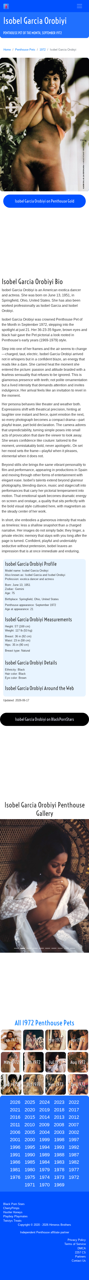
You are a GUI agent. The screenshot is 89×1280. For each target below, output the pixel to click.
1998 (59, 1139)
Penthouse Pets (25, 49)
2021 (15, 1109)
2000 (30, 1139)
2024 (44, 1102)
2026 (15, 1102)
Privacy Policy (77, 1240)
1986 (15, 1162)
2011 (15, 1124)
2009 (44, 1124)
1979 (44, 1169)
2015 (30, 1117)
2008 (59, 1124)
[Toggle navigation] (79, 6)
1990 (30, 1154)
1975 (30, 1177)
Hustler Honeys (12, 1212)
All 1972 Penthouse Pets (44, 1022)
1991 (15, 1154)
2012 (74, 1117)
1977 (74, 1169)
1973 (59, 1177)
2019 (44, 1109)
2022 (74, 1102)
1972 (43, 49)
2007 (73, 1124)
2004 (44, 1132)
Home (7, 49)
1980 (30, 1169)
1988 (59, 1154)
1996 (15, 1147)
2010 (29, 1124)
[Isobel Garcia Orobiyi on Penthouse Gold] (44, 124)
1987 (74, 1154)
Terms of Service (75, 1244)
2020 (30, 1109)
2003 (59, 1132)
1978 (59, 1169)
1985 (30, 1162)
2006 (15, 1132)
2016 (15, 1117)
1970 (44, 1184)
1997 (74, 1139)
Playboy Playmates (15, 1216)
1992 (74, 1147)
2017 (74, 1109)
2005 (30, 1132)
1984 (44, 1162)
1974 (44, 1177)
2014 (44, 1117)
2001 (15, 1139)
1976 (15, 1177)
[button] (6, 886)
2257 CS (80, 1252)
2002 (74, 1132)
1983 (59, 1162)
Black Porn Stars (14, 1204)
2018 (59, 1109)
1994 (44, 1147)
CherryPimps (11, 1208)
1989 (44, 1154)
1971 (30, 1184)
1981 (15, 1169)
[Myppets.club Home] (6, 6)
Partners (80, 1256)
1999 (44, 1139)
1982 (74, 1162)
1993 (59, 1147)
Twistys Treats (12, 1220)
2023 (59, 1102)
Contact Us (79, 1260)
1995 (30, 1147)
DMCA (82, 1248)
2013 (59, 1117)
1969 (59, 1184)
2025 (30, 1102)
